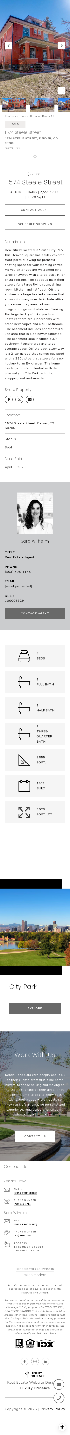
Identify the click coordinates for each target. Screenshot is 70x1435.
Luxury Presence (35, 1388)
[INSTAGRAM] (35, 1361)
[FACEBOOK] (24, 1361)
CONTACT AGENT (35, 613)
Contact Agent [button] (35, 210)
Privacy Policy (53, 1409)
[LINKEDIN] (45, 1361)
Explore (35, 1008)
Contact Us (35, 1136)
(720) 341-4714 (22, 1203)
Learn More (49, 1333)
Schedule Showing (35, 224)
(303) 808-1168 (18, 572)
